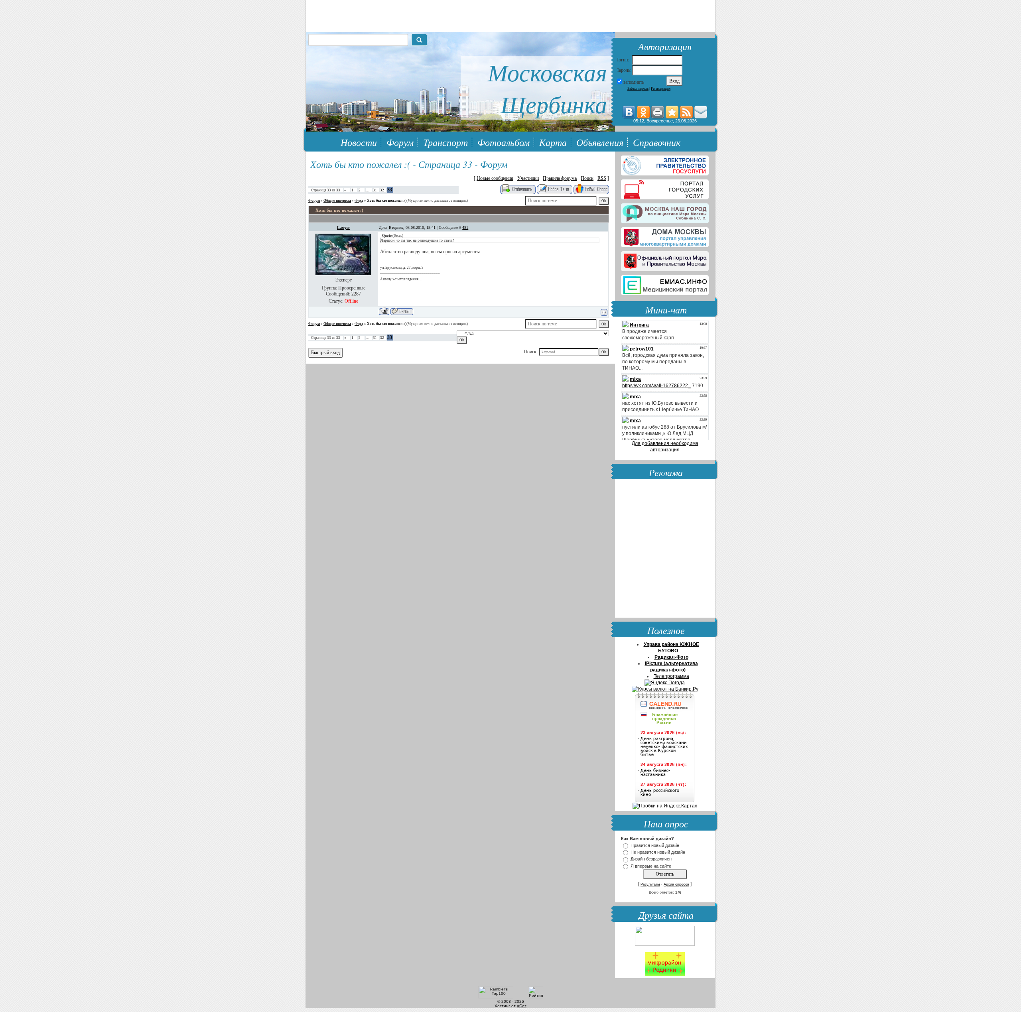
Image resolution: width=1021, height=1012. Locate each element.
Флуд (359, 201)
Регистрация (660, 89)
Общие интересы (337, 201)
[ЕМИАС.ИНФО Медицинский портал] (665, 283)
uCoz (521, 1006)
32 (382, 190)
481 (465, 227)
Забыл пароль (637, 89)
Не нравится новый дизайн (658, 852)
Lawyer (343, 227)
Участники (528, 178)
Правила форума (560, 178)
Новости (359, 142)
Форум (400, 142)
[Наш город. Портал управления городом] (665, 212)
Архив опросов (676, 884)
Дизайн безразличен (651, 859)
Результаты (650, 884)
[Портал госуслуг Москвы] (665, 188)
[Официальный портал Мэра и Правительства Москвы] (665, 259)
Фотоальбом (503, 142)
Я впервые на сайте (651, 866)
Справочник (656, 142)
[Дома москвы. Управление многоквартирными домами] (665, 235)
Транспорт (445, 142)
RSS (601, 178)
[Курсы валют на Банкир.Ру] (665, 689)
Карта (553, 142)
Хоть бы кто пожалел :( (386, 201)
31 (375, 190)
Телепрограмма (671, 676)
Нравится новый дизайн (655, 845)
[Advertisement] (665, 549)
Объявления (599, 142)
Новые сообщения (495, 178)
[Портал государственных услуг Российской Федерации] (665, 164)
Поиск (587, 178)
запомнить (633, 82)
